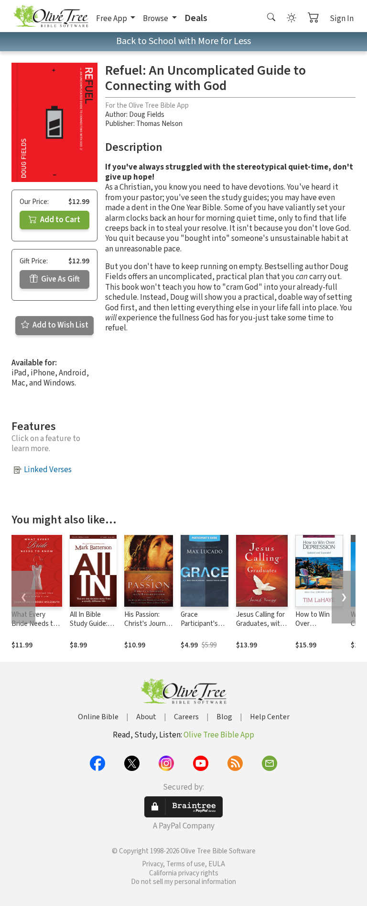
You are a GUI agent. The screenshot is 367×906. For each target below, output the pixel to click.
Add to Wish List (59, 325)
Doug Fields (146, 115)
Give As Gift (60, 279)
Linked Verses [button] (48, 470)
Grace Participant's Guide (199, 624)
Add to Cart (59, 220)
